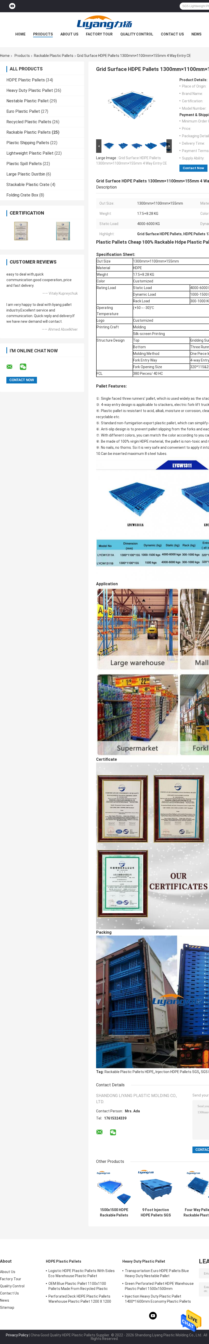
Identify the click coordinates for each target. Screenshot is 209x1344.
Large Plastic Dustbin (25, 174)
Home (20, 34)
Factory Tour (99, 34)
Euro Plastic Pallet (23, 111)
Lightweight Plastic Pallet (30, 153)
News (196, 34)
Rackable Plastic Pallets (53, 56)
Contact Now (193, 168)
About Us (69, 34)
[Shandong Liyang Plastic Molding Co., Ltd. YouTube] (12, 6)
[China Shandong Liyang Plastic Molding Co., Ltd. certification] (21, 231)
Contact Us (172, 34)
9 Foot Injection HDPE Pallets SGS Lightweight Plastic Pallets (156, 1212)
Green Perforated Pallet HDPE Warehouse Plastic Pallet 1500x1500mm (159, 1286)
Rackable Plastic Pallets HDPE (129, 1072)
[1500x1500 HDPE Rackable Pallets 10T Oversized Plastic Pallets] (114, 1187)
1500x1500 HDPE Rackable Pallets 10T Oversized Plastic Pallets (114, 1212)
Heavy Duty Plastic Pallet (29, 90)
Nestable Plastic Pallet (27, 100)
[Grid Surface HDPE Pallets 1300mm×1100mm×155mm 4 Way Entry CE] (131, 108)
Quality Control (136, 34)
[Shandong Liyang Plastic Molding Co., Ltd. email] (12, 367)
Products (43, 34)
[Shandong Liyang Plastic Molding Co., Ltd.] (104, 22)
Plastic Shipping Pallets (27, 142)
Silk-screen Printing (149, 334)
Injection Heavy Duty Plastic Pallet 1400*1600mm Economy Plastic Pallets (158, 1298)
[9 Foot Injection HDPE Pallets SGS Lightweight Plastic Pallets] (156, 1187)
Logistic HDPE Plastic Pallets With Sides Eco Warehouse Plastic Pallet (81, 1273)
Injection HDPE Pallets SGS (177, 1072)
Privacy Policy (17, 1335)
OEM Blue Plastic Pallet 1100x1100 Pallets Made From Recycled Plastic (78, 1286)
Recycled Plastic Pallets (28, 121)
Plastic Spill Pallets (24, 163)
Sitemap (7, 1307)
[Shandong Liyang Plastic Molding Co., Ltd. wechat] (26, 367)
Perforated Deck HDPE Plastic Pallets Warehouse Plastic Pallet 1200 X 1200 (79, 1298)
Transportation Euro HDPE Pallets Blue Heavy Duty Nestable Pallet (157, 1273)
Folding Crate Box (22, 195)
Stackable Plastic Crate (27, 184)
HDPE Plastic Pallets (25, 80)
